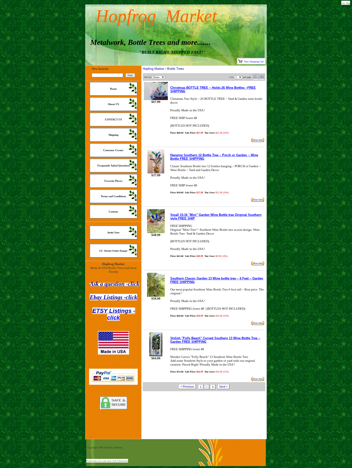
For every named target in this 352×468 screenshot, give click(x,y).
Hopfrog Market (153, 69)
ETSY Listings (113, 314)
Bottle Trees (175, 69)
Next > (223, 386)
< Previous (187, 386)
